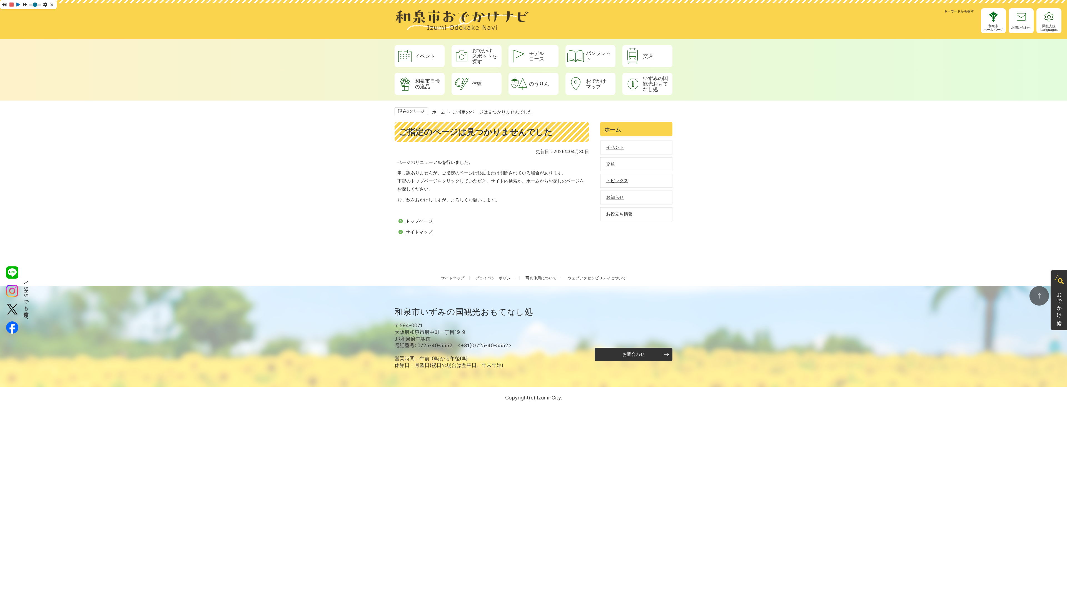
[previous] (4, 4)
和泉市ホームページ (993, 28)
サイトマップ (419, 232)
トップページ (419, 221)
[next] (24, 4)
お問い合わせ (1021, 27)
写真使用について (541, 278)
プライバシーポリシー (494, 278)
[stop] (11, 4)
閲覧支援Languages (1049, 28)
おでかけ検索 (1059, 303)
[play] (18, 4)
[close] (52, 4)
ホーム (438, 112)
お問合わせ (633, 354)
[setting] (45, 4)
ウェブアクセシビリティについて (597, 278)
